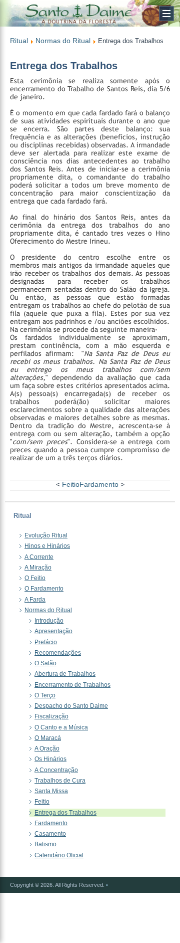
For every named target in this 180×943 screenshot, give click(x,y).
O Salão (45, 663)
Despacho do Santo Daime (71, 705)
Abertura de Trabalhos (65, 673)
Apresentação (53, 631)
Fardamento (99, 484)
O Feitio (35, 578)
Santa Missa (51, 791)
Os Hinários (50, 759)
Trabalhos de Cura (60, 780)
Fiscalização (51, 716)
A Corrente (39, 556)
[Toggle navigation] (166, 13)
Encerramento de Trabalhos (72, 684)
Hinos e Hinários (47, 545)
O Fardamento (44, 588)
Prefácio (45, 642)
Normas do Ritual (63, 41)
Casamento (50, 833)
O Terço (45, 695)
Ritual (19, 41)
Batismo (45, 844)
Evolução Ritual (46, 535)
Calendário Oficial (59, 855)
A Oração (47, 748)
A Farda (35, 599)
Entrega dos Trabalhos (65, 812)
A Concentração (56, 770)
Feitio (71, 484)
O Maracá (47, 737)
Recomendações (57, 652)
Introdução (49, 620)
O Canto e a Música (61, 727)
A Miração (38, 567)
